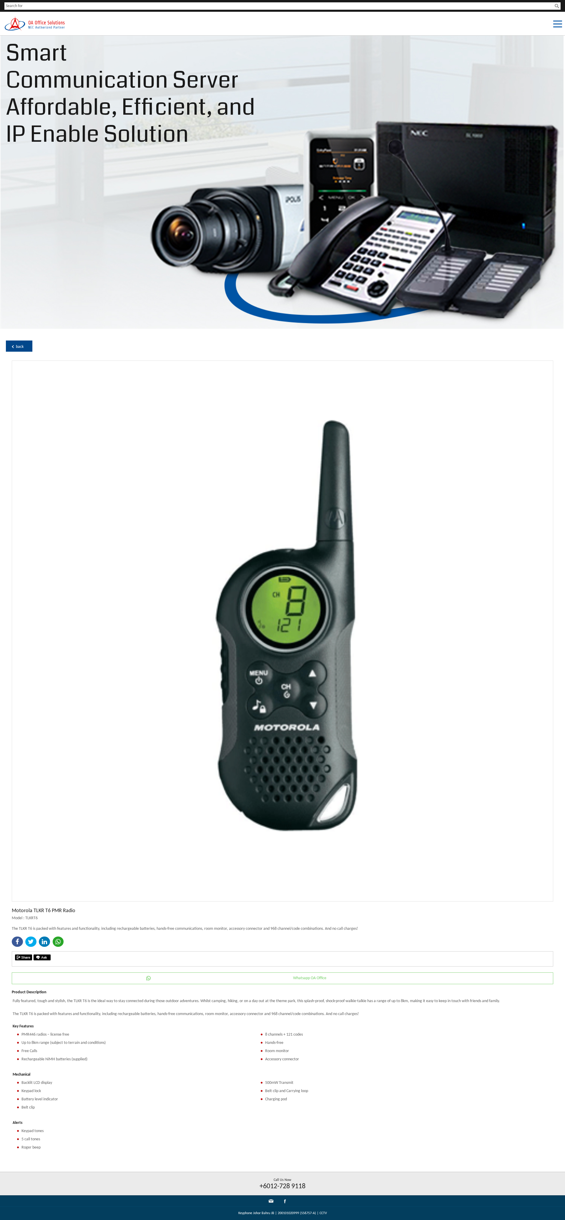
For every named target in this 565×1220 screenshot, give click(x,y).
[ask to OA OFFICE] (42, 957)
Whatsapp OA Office (309, 978)
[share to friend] (23, 957)
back (20, 347)
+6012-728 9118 (282, 1186)
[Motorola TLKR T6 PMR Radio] (282, 900)
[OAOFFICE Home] (34, 30)
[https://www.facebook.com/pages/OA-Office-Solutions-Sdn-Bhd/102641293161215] (285, 1202)
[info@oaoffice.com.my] (271, 1201)
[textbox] (279, 6)
